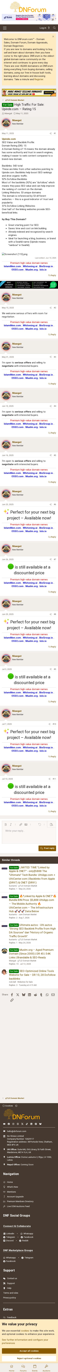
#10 (54, 724)
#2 (55, 308)
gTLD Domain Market (27, 886)
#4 (55, 406)
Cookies (9, 1106)
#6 (55, 504)
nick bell (12, 982)
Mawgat (8, 113)
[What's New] (49, 28)
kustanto (13, 886)
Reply (53, 275)
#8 (55, 614)
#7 (55, 559)
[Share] (50, 133)
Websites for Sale (25, 982)
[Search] (54, 28)
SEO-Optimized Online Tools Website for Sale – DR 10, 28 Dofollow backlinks (32, 974)
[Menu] (5, 28)
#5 (55, 455)
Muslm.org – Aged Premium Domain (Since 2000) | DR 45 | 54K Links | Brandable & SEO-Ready (31, 953)
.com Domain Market (27, 914)
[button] (5, 824)
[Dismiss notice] (52, 37)
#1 (55, 133)
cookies (25, 1330)
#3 (55, 357)
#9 (55, 669)
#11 (54, 779)
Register (38, 79)
